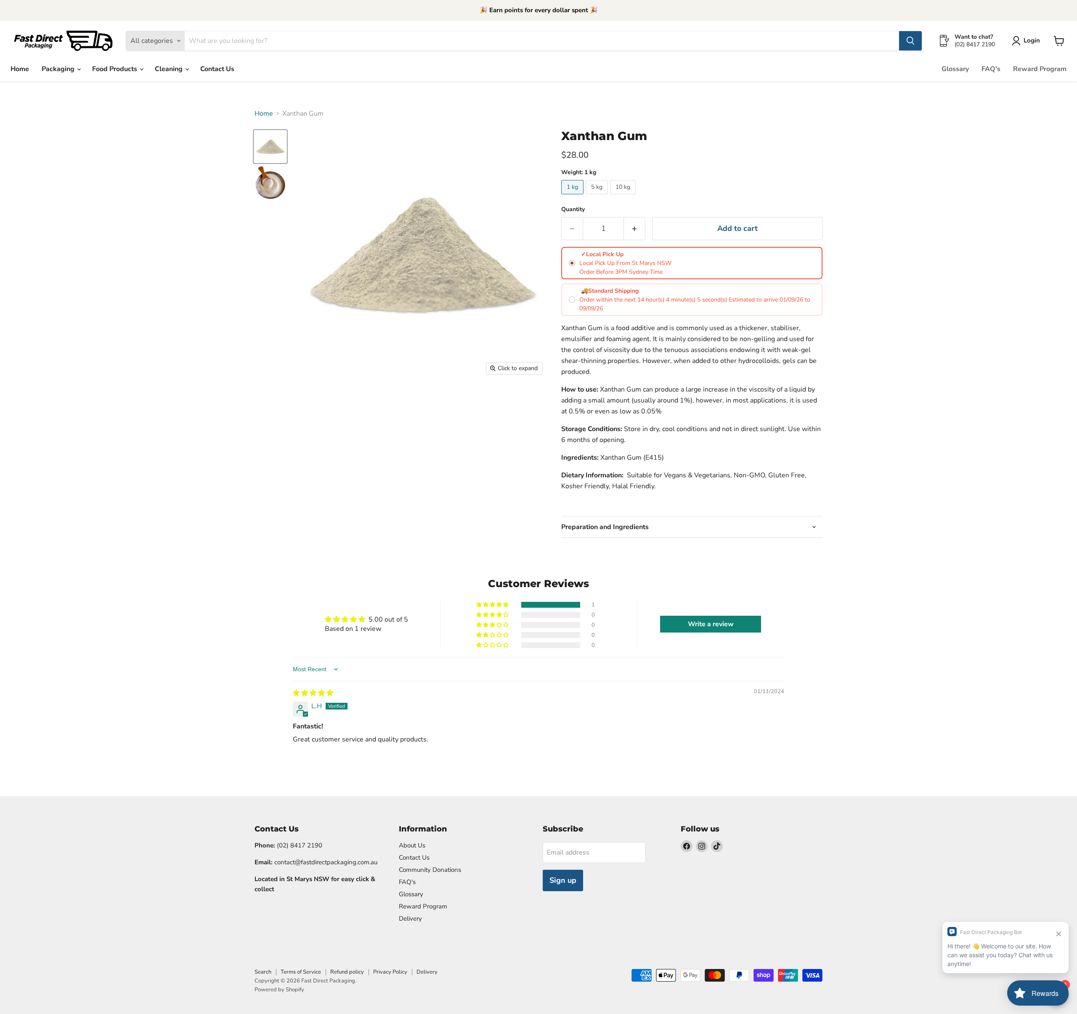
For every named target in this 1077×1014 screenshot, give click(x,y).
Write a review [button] (711, 624)
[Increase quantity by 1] (634, 228)
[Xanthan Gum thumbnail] (270, 146)
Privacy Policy (390, 972)
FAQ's (991, 69)
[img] (313, 693)
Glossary (955, 69)
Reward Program (1039, 69)
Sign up (562, 880)
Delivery (410, 918)
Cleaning (169, 69)
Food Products (115, 69)
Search (263, 972)
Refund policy (347, 972)
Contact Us (217, 69)
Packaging (59, 69)
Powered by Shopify (279, 989)
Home (20, 69)
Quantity (573, 209)
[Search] (910, 40)
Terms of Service (301, 972)
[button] (493, 605)
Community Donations (430, 870)
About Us (412, 845)
